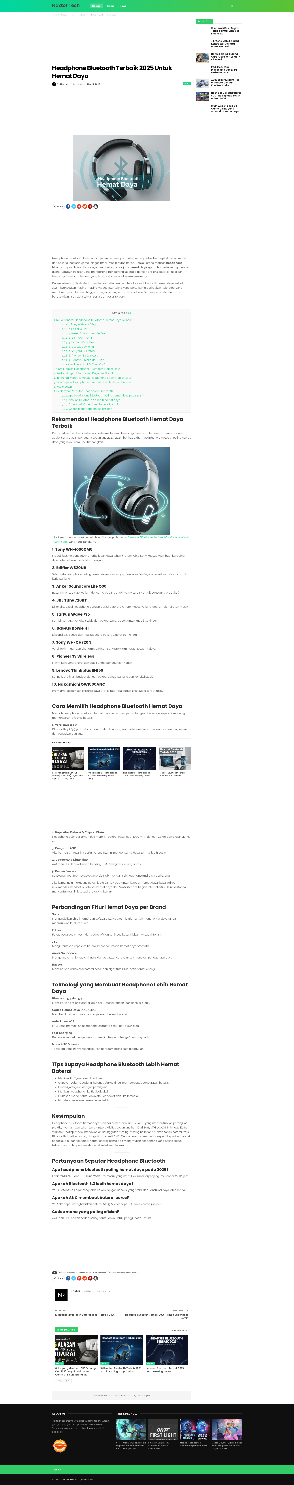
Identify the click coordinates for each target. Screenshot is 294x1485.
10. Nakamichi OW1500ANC (84, 364)
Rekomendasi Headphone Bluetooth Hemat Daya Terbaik (93, 320)
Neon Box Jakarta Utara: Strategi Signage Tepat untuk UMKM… (226, 95)
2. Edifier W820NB (76, 328)
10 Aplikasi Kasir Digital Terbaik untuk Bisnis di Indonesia (225, 30)
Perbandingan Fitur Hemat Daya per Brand (83, 373)
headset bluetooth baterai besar (92, 1273)
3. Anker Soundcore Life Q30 (84, 333)
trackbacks (122, 1395)
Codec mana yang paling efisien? (87, 408)
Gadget (97, 6)
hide (128, 312)
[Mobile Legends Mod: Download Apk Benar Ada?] (195, 1429)
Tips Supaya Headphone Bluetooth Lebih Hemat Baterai (92, 382)
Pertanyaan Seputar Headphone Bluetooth (83, 391)
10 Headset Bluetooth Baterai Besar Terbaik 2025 (85, 1314)
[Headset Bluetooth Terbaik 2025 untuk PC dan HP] (175, 758)
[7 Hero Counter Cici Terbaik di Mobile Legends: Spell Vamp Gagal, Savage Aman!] (227, 1429)
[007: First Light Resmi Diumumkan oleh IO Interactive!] (163, 1429)
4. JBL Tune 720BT (77, 337)
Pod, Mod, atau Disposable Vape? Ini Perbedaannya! (224, 69)
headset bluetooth (67, 1273)
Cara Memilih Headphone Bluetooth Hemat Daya (87, 368)
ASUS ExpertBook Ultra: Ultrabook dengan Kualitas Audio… (225, 82)
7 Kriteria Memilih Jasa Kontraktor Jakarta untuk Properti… (225, 43)
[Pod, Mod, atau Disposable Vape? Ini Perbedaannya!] (202, 70)
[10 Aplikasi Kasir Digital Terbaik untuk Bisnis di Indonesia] (202, 32)
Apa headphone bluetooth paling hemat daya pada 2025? (103, 395)
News (123, 6)
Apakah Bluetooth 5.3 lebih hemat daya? (91, 400)
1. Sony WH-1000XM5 (79, 324)
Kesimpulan (63, 386)
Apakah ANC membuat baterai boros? (90, 404)
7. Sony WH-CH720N (78, 351)
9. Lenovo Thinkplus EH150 (83, 360)
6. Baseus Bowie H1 (78, 346)
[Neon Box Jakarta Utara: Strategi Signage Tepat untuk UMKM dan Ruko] (202, 96)
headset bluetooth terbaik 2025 (122, 1273)
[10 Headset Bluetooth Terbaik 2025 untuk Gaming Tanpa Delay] (104, 758)
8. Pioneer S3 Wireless (80, 355)
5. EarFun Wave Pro (78, 342)
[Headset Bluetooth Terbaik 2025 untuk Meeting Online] (139, 758)
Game (110, 6)
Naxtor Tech (66, 5)
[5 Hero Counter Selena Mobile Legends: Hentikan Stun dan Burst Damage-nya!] (131, 1429)
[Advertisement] (121, 40)
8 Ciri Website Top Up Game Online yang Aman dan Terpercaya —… (225, 110)
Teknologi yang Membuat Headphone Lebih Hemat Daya (93, 377)
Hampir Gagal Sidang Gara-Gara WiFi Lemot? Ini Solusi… (225, 56)
